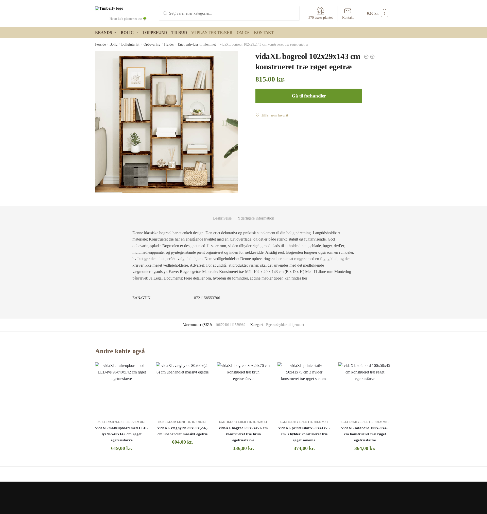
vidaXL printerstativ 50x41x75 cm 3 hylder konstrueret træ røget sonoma (304, 434)
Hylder (169, 44)
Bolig (113, 44)
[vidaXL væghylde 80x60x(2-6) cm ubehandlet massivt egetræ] (182, 389)
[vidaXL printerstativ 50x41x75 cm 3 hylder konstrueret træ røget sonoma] (304, 389)
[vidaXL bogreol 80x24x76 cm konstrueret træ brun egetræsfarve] (243, 389)
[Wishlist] (141, 370)
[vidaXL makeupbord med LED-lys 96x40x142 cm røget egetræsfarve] (121, 389)
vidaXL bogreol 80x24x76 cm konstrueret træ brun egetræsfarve (243, 434)
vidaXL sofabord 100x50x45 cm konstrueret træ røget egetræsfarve (365, 434)
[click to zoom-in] (166, 122)
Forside (100, 44)
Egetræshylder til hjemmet (197, 44)
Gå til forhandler (309, 95)
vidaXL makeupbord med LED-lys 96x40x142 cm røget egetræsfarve (121, 434)
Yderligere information (256, 218)
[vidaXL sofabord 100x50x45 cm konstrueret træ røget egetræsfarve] (365, 389)
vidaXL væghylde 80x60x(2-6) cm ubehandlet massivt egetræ (183, 431)
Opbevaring (152, 44)
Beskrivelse (222, 218)
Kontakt (348, 17)
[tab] (222, 214)
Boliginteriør (130, 44)
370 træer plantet (320, 17)
